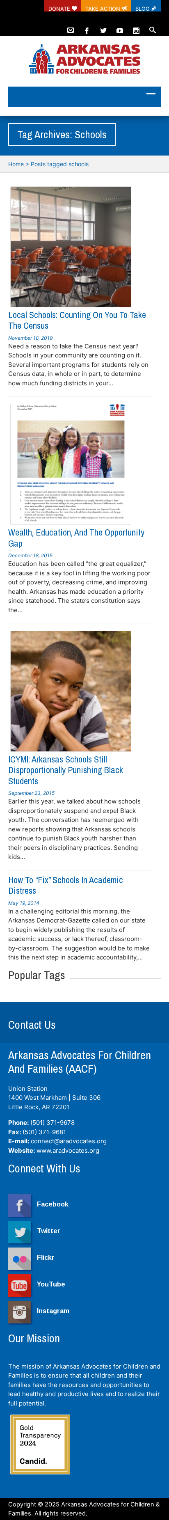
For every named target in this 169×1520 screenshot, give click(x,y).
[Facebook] (87, 27)
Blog (143, 8)
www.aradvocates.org (68, 1150)
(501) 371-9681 (44, 1132)
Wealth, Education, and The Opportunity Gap (76, 537)
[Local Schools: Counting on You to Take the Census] (70, 246)
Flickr (46, 1257)
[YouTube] (120, 27)
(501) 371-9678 (52, 1122)
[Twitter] (103, 27)
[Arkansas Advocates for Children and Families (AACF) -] (84, 59)
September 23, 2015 (31, 793)
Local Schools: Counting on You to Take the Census (77, 320)
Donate (60, 8)
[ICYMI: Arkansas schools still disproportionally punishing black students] (70, 691)
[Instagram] (136, 27)
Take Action (103, 8)
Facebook (53, 1204)
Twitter (48, 1230)
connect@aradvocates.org (69, 1141)
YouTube (51, 1284)
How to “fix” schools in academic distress (65, 885)
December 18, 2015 (30, 555)
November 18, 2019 (30, 338)
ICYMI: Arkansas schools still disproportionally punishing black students (65, 770)
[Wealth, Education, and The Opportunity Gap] (70, 464)
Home (16, 163)
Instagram (53, 1310)
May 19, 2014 (23, 903)
